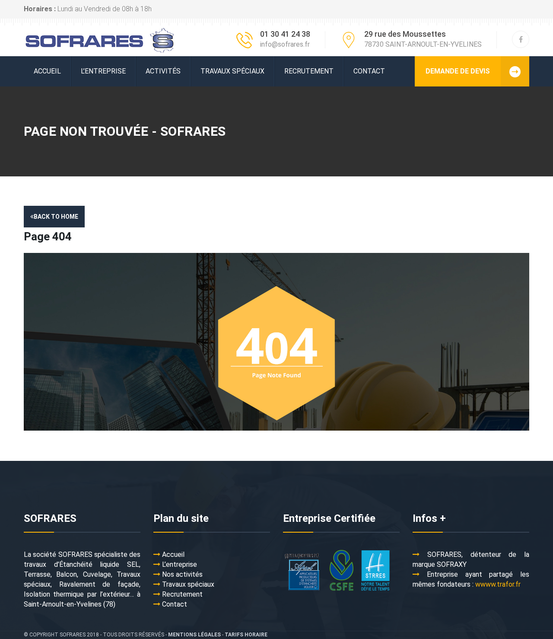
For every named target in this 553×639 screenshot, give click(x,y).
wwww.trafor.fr (498, 584)
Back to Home (56, 216)
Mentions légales (194, 635)
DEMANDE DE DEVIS (458, 71)
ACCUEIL (47, 71)
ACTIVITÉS (163, 71)
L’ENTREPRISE (103, 71)
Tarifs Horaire (246, 635)
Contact (369, 71)
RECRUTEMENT (309, 71)
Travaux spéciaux (232, 71)
